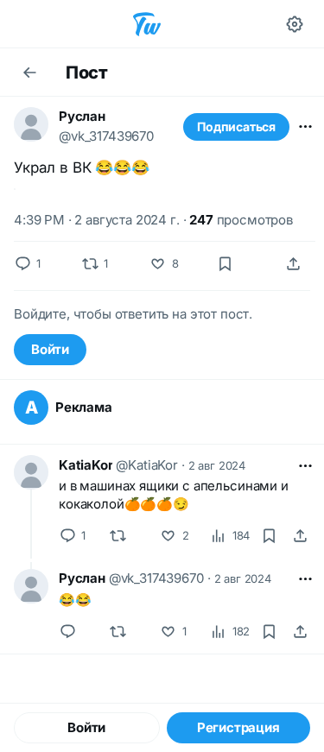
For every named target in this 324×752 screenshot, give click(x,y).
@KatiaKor (147, 465)
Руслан (82, 116)
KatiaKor (85, 465)
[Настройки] (294, 24)
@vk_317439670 (106, 136)
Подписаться (236, 126)
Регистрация (238, 727)
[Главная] (147, 24)
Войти (50, 349)
